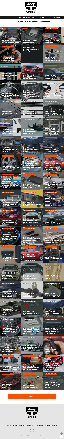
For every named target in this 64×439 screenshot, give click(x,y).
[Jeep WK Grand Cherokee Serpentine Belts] (53, 308)
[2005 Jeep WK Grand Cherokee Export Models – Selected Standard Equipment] (10, 199)
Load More (32, 396)
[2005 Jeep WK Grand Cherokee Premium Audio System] (32, 345)
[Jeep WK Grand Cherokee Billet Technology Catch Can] (53, 54)
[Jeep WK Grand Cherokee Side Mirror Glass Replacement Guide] (10, 327)
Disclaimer (47, 425)
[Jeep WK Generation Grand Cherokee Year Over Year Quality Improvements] (10, 290)
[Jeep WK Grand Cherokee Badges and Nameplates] (10, 272)
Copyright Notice (39, 425)
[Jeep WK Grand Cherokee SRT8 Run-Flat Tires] (10, 163)
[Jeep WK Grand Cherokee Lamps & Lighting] (53, 199)
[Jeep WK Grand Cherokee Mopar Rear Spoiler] (10, 108)
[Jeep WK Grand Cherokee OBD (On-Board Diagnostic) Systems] (53, 181)
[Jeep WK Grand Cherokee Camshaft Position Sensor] (32, 290)
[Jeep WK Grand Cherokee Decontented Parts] (10, 381)
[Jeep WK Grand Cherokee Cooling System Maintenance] (53, 145)
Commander (41, 17)
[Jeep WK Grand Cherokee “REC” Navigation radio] (32, 90)
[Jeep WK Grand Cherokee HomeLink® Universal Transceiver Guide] (10, 72)
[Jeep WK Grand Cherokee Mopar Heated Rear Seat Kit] (53, 236)
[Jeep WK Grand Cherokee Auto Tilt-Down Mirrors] (32, 127)
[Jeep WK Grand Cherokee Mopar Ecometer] (32, 254)
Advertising (22, 425)
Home (20, 17)
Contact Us (15, 425)
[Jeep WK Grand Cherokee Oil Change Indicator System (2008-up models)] (10, 236)
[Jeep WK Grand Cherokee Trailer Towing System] (32, 199)
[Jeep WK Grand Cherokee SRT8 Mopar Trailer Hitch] (53, 36)
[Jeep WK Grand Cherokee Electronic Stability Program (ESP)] (53, 363)
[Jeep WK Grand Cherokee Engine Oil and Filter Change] (10, 90)
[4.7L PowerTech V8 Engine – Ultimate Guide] (10, 36)
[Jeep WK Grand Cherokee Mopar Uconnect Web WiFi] (32, 72)
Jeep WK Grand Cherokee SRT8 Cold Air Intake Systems (31, 49)
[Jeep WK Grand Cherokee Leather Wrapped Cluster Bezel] (53, 108)
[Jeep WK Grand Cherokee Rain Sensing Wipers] (32, 308)
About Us (9, 425)
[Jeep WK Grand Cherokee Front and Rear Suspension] (10, 345)
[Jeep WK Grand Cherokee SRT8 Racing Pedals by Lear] (10, 254)
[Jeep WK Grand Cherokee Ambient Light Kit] (53, 254)
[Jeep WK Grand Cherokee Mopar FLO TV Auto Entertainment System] (32, 236)
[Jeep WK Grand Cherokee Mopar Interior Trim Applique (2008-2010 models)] (53, 127)
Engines (4, 28)
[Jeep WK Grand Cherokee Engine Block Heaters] (53, 90)
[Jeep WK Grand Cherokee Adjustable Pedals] (32, 145)
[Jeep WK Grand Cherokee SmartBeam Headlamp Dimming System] (53, 381)
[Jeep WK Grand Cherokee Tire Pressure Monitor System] (53, 72)
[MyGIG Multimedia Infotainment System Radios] (10, 181)
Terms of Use (54, 425)
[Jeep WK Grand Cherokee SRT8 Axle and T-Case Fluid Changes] (10, 363)
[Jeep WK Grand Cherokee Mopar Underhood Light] (10, 54)
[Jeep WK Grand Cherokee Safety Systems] (10, 217)
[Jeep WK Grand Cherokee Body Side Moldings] (53, 163)
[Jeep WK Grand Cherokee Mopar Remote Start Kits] (53, 345)
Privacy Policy (30, 425)
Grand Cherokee (26, 17)
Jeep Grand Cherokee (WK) (51, 28)
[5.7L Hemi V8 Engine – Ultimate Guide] (32, 36)
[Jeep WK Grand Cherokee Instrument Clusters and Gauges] (32, 272)
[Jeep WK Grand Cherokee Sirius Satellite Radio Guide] (32, 181)
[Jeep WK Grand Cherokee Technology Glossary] (10, 145)
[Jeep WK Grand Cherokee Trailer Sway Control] (53, 272)
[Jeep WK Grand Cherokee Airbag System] (53, 217)
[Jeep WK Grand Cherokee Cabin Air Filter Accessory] (32, 108)
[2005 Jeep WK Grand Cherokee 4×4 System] (32, 381)
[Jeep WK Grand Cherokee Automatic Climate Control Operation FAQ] (53, 327)
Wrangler (34, 17)
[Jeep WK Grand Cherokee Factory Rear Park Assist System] (32, 363)
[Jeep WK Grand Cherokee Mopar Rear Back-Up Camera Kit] (53, 290)
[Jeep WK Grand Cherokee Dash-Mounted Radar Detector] (10, 127)
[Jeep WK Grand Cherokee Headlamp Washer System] (32, 163)
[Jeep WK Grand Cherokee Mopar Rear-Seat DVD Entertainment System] (32, 327)
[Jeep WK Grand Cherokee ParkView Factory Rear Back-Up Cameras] (32, 217)
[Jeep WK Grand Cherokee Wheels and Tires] (10, 308)
